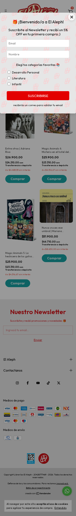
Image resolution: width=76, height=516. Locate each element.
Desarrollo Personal (25, 72)
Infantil (16, 84)
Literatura (18, 78)
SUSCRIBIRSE (38, 95)
